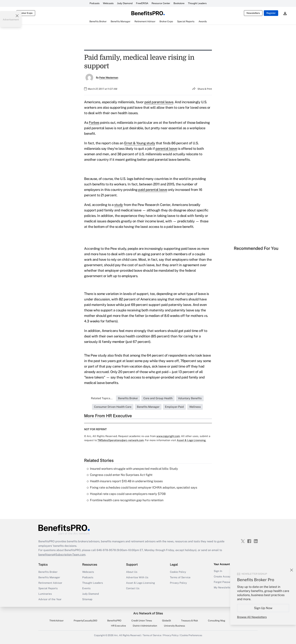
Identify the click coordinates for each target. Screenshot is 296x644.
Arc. (116, 635)
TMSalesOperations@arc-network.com (120, 440)
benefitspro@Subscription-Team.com (61, 554)
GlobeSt (166, 620)
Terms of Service (180, 577)
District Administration (145, 625)
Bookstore (179, 3)
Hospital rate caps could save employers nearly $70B (128, 494)
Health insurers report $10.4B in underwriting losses (126, 481)
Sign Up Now (263, 608)
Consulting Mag (216, 620)
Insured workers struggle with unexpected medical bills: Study (134, 468)
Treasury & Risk (189, 620)
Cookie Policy (178, 571)
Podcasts (95, 3)
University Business (174, 625)
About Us (131, 571)
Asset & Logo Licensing (140, 582)
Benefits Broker (48, 571)
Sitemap (87, 599)
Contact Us (132, 588)
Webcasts (108, 3)
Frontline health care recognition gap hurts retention (126, 500)
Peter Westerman (108, 77)
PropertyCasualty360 (85, 620)
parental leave (166, 149)
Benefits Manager (49, 577)
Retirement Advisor (50, 582)
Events (86, 588)
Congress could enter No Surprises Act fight (121, 475)
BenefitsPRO (114, 620)
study (118, 205)
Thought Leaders (197, 3)
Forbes (94, 123)
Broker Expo (26, 13)
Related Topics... (102, 398)
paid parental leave (158, 102)
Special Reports (48, 588)
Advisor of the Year (49, 599)
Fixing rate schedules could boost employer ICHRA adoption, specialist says (143, 487)
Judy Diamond (125, 3)
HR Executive (118, 625)
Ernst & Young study (139, 143)
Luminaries (45, 593)
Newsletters (253, 13)
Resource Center (161, 3)
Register (271, 13)
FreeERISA (142, 3)
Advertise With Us (137, 577)
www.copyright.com (168, 436)
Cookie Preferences (191, 635)
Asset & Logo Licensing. (191, 440)
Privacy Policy (178, 582)
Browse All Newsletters (252, 617)
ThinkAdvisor (56, 620)
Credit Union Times (141, 620)
